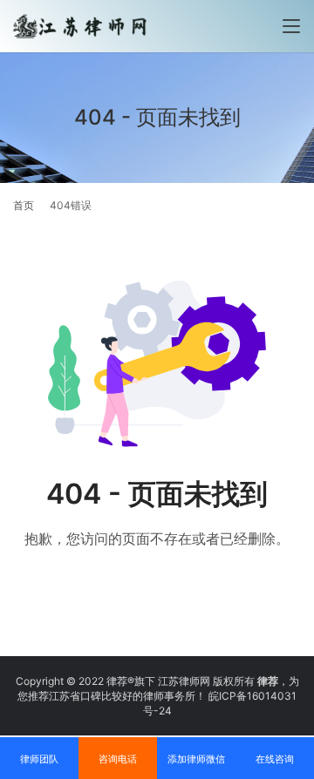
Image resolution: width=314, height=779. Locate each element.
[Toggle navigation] (291, 26)
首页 (23, 205)
